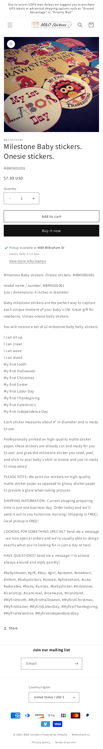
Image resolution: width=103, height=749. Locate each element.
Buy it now (51, 230)
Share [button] (13, 628)
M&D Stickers (32, 734)
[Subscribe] (76, 664)
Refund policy (81, 734)
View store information (27, 261)
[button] (10, 25)
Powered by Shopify (54, 734)
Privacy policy (41, 742)
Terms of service (65, 742)
